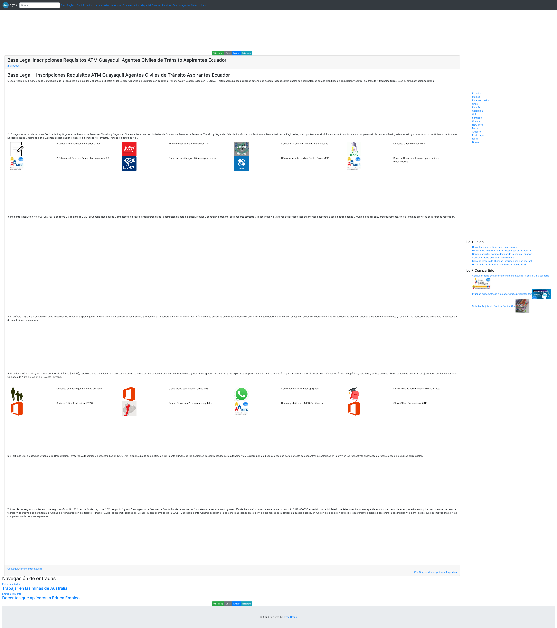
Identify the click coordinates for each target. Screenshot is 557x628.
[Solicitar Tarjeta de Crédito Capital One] (522, 306)
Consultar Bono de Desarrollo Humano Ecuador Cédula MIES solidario (510, 275)
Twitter (236, 53)
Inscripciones (438, 572)
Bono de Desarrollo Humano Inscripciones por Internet (502, 261)
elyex (13, 5)
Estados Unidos (480, 100)
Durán (475, 142)
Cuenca (476, 121)
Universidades (101, 5)
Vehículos (116, 5)
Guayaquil (12, 568)
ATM (416, 572)
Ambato (476, 131)
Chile (475, 103)
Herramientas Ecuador (31, 568)
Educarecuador (131, 5)
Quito (475, 114)
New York (477, 124)
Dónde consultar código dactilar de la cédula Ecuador (502, 254)
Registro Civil (74, 5)
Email (228, 53)
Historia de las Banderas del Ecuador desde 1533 (499, 264)
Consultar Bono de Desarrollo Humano (493, 257)
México (476, 96)
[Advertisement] (87, 30)
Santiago (477, 117)
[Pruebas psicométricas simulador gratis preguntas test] (541, 293)
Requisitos (451, 572)
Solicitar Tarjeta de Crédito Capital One (494, 306)
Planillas (166, 5)
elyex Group (290, 617)
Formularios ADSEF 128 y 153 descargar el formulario (501, 250)
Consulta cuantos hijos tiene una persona (494, 247)
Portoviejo (478, 135)
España (476, 107)
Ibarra (475, 138)
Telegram (246, 53)
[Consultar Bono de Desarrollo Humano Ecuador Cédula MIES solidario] (481, 282)
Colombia (477, 110)
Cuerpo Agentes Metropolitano (189, 5)
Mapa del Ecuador (151, 5)
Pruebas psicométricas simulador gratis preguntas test (502, 293)
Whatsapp (218, 53)
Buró (63, 5)
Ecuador (87, 5)
